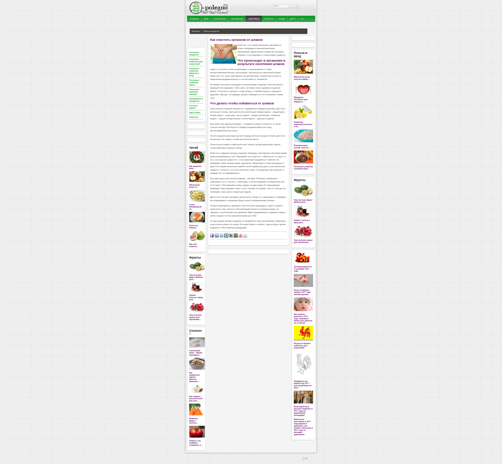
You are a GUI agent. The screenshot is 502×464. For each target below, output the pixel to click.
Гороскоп (193, 117)
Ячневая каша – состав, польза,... (302, 146)
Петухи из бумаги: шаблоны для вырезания (302, 345)
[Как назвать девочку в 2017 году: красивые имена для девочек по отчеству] (303, 310)
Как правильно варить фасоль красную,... (194, 377)
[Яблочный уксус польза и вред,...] (303, 73)
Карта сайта (194, 112)
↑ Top (305, 458)
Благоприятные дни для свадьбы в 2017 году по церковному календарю (303, 411)
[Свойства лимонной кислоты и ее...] (303, 118)
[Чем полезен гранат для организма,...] (197, 311)
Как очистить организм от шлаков (236, 39)
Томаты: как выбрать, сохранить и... (195, 442)
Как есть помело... (193, 245)
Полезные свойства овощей (194, 91)
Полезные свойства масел (194, 82)
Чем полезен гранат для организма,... (195, 317)
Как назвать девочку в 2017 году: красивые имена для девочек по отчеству (303, 318)
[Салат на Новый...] (197, 221)
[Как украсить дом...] (197, 162)
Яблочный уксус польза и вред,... (302, 77)
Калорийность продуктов (196, 99)
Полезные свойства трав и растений (196, 61)
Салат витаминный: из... (195, 206)
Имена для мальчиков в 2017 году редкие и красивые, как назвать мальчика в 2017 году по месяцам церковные (303, 427)
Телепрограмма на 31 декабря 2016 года (302, 268)
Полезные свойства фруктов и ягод (194, 72)
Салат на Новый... (193, 226)
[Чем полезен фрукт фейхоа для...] (197, 271)
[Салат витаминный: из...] (197, 200)
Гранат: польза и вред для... (196, 297)
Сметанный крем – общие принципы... (195, 352)
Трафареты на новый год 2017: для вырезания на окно (302, 384)
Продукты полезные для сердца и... (301, 99)
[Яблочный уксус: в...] (197, 181)
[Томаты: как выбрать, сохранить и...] (197, 436)
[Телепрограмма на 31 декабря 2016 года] (303, 262)
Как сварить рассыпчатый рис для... (195, 398)
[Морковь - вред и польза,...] (197, 414)
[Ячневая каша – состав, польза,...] (303, 141)
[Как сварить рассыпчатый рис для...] (197, 392)
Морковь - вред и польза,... (194, 420)
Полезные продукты (194, 53)
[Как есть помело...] (197, 240)
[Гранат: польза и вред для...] (197, 291)
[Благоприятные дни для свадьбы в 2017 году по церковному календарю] (303, 402)
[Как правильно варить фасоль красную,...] (197, 368)
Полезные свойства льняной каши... (303, 167)
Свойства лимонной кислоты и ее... (303, 124)
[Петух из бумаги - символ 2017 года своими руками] (303, 286)
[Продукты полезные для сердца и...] (303, 93)
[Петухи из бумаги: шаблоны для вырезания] (303, 339)
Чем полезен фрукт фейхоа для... (196, 277)
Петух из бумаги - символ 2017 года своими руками (302, 292)
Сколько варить (193, 106)
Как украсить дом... (195, 167)
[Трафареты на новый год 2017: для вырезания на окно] (303, 377)
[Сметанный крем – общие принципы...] (197, 346)
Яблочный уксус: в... (194, 185)
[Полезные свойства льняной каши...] (303, 162)
